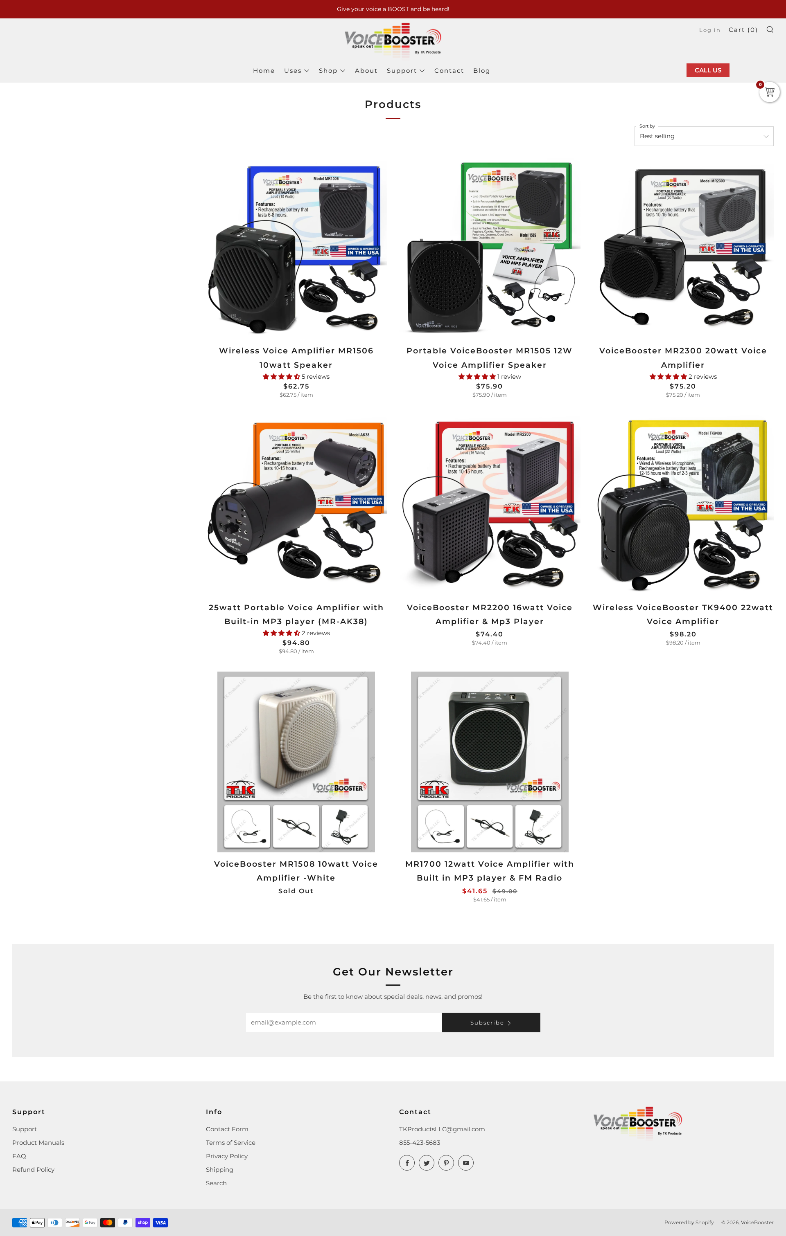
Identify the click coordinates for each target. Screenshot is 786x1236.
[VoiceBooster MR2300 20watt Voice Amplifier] (683, 248)
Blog (481, 70)
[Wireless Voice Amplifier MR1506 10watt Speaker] (296, 248)
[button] (282, 376)
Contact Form (227, 1129)
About (366, 70)
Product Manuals (38, 1142)
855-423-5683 (419, 1142)
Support (402, 70)
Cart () (743, 30)
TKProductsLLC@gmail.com (442, 1129)
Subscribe (487, 1022)
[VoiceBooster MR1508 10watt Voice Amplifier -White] (296, 762)
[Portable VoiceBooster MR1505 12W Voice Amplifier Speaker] (489, 248)
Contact (449, 70)
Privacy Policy (227, 1156)
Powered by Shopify (689, 1222)
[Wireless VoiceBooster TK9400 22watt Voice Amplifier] (683, 505)
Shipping (219, 1169)
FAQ (19, 1156)
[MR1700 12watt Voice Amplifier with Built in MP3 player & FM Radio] (489, 762)
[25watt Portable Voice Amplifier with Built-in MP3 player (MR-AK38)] (296, 505)
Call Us (708, 70)
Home (264, 70)
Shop (328, 70)
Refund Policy (33, 1169)
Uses (293, 70)
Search (216, 1183)
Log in (710, 30)
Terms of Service (230, 1142)
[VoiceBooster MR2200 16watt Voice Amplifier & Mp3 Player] (489, 505)
